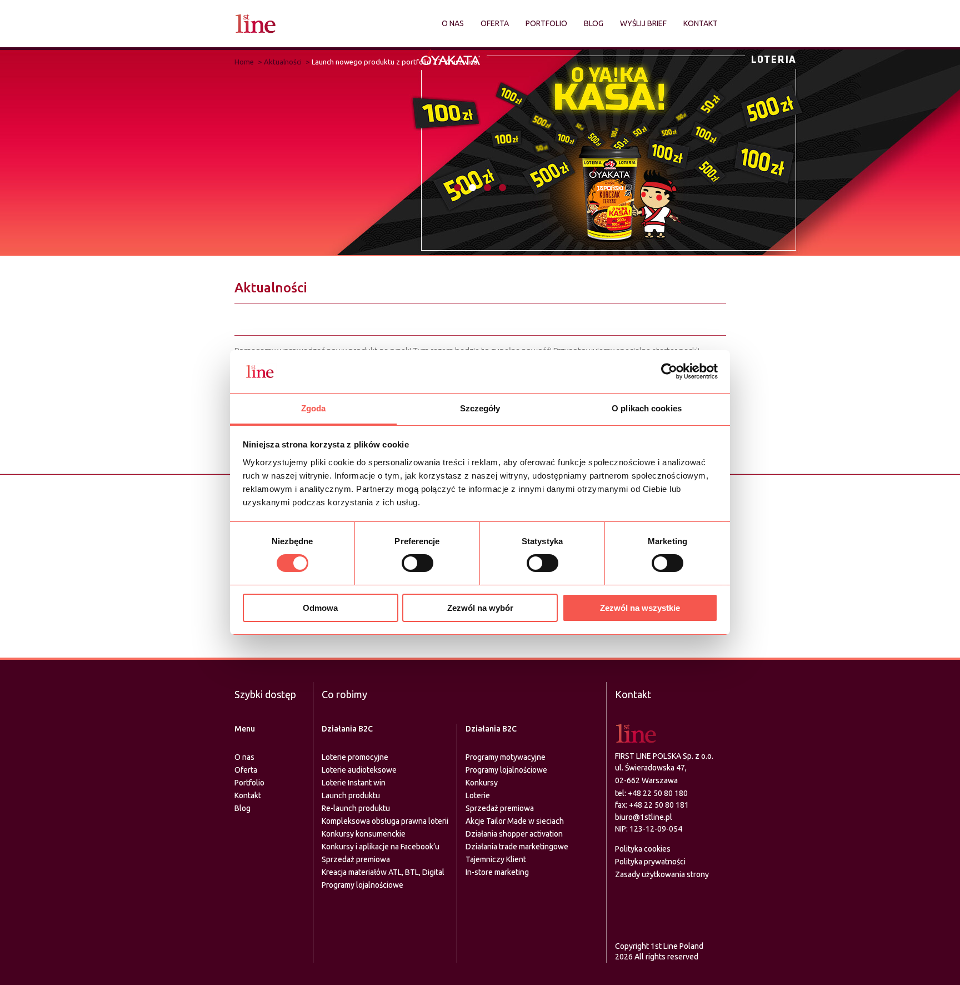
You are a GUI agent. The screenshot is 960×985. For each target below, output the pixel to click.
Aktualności (283, 62)
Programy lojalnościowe (362, 884)
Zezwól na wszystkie (640, 608)
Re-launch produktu (356, 808)
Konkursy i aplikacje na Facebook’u (380, 846)
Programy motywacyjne (506, 757)
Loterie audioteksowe (359, 769)
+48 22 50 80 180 (658, 793)
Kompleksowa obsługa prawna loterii (385, 821)
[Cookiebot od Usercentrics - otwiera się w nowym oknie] (669, 371)
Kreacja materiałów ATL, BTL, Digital (383, 872)
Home (244, 62)
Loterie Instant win (354, 782)
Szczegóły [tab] (480, 408)
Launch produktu (351, 795)
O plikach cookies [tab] (647, 408)
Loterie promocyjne (355, 757)
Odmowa (320, 608)
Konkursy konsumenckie (364, 833)
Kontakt (700, 23)
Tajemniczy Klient (496, 859)
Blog (593, 23)
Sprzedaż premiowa (356, 859)
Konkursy (482, 782)
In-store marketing (497, 872)
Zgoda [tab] (313, 408)
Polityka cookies (643, 848)
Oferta (495, 23)
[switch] (417, 563)
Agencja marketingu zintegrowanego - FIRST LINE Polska (255, 23)
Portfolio (546, 23)
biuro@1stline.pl (643, 817)
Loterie (478, 795)
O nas (453, 23)
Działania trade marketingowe (517, 846)
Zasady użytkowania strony (662, 874)
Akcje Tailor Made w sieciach (515, 821)
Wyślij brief (643, 23)
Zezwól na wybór (480, 608)
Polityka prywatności (650, 861)
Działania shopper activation (514, 833)
